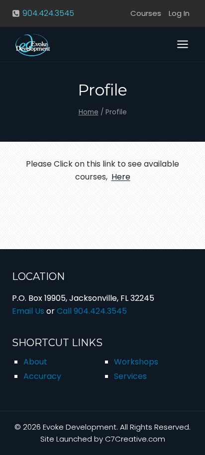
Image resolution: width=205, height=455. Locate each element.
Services (130, 376)
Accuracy (42, 376)
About (35, 361)
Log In (179, 13)
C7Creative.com (135, 439)
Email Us (28, 311)
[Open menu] (182, 44)
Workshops (136, 361)
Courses (145, 13)
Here (120, 176)
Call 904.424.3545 (92, 311)
